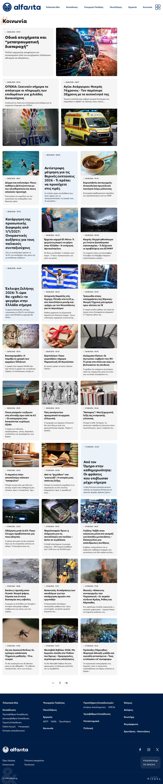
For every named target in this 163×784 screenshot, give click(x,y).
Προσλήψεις (65, 721)
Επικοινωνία (8, 764)
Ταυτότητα (29, 764)
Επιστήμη (129, 717)
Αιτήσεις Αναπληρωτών (94, 707)
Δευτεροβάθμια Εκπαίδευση (16, 718)
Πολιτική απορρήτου (34, 760)
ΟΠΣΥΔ (111, 707)
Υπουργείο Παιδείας (93, 7)
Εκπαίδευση (72, 7)
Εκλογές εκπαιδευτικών (14, 730)
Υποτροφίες (23, 726)
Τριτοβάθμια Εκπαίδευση (96, 713)
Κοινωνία (147, 7)
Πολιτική (88, 728)
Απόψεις (128, 709)
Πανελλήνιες (116, 7)
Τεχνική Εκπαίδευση (12, 722)
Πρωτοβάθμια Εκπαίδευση (15, 714)
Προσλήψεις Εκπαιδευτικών (98, 702)
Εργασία (132, 7)
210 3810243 (149, 764)
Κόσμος (128, 702)
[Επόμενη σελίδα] (66, 683)
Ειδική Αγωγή (9, 726)
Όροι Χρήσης (9, 760)
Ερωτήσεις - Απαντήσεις (137, 731)
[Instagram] (149, 750)
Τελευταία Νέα (53, 7)
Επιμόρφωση (131, 724)
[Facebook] (140, 750)
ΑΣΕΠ (45, 721)
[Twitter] (157, 750)
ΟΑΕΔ (53, 721)
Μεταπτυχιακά (91, 721)
